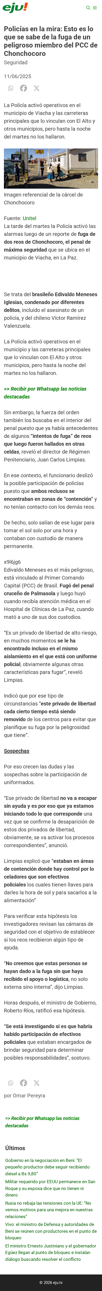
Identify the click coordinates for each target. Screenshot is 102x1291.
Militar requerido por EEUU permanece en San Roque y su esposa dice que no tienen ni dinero (50, 1188)
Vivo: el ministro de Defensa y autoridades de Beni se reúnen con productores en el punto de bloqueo (51, 1231)
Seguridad (15, 62)
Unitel (28, 218)
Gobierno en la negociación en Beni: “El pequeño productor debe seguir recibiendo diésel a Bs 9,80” (47, 1167)
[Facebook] (24, 88)
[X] (37, 88)
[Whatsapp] (10, 88)
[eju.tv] (15, 8)
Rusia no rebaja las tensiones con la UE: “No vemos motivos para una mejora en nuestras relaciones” (49, 1209)
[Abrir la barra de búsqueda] (88, 8)
